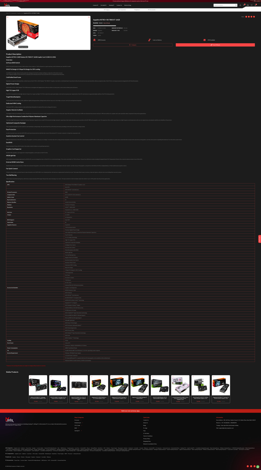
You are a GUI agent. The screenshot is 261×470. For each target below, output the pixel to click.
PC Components (12, 13)
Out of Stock (216, 45)
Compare (133, 45)
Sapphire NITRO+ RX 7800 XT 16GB (31, 13)
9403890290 (233, 422)
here (138, 411)
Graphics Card (20, 13)
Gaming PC (30, 424)
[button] (130, 1)
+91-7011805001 (225, 422)
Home (7, 13)
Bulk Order (259, 239)
